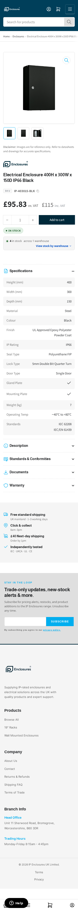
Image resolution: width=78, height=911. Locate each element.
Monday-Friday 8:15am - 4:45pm (26, 844)
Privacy (39, 879)
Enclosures (18, 36)
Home (6, 36)
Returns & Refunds (17, 776)
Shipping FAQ (13, 784)
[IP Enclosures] (33, 164)
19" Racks (10, 727)
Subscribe (60, 621)
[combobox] (39, 22)
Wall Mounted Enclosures (21, 735)
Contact (9, 769)
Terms (39, 872)
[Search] (69, 22)
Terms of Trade (14, 792)
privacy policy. (52, 630)
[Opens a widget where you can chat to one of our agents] (16, 903)
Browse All (11, 719)
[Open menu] (70, 9)
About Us (10, 760)
